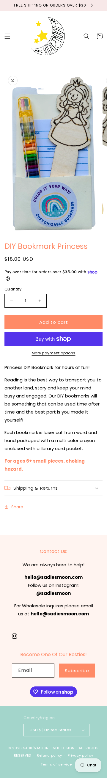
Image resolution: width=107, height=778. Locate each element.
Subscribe (77, 670)
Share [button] (17, 507)
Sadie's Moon (36, 748)
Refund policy (49, 755)
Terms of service (56, 764)
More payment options (53, 353)
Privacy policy (80, 755)
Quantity (12, 289)
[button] (7, 36)
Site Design (64, 748)
